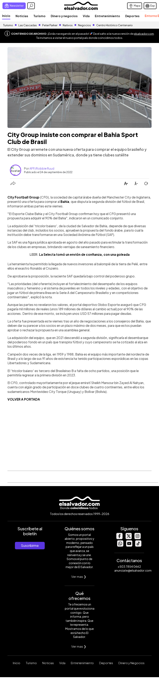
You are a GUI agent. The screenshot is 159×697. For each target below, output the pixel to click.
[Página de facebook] (119, 538)
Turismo (39, 16)
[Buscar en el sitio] (31, 5)
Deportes (132, 16)
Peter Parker (50, 25)
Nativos (68, 25)
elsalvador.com (144, 33)
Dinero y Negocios (131, 663)
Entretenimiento (107, 16)
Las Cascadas (27, 25)
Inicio (6, 16)
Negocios (84, 25)
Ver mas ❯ (78, 576)
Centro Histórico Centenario (114, 25)
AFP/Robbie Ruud (41, 168)
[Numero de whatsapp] (120, 545)
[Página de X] (128, 538)
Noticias (22, 16)
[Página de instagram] (137, 538)
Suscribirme (30, 545)
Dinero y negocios (64, 16)
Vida (86, 16)
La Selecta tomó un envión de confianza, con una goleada (84, 254)
